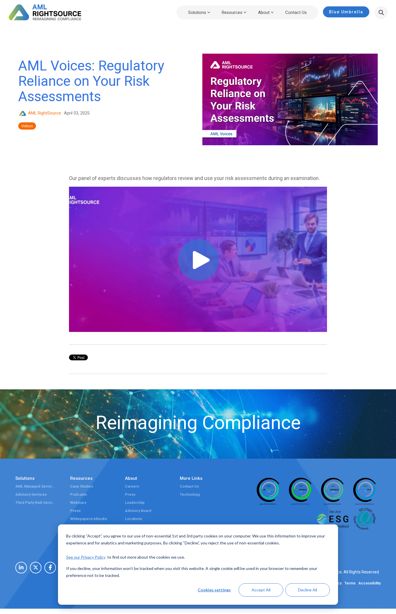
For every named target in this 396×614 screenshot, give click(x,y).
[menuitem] (21, 567)
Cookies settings (214, 589)
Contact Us (296, 12)
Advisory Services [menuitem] (31, 494)
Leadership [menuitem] (135, 502)
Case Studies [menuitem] (81, 486)
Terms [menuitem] (349, 583)
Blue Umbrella (346, 12)
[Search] (381, 12)
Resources (232, 12)
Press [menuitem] (75, 511)
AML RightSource (44, 113)
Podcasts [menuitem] (78, 494)
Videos (27, 126)
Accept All (261, 589)
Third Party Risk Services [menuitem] (35, 502)
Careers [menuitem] (132, 486)
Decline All (307, 589)
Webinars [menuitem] (78, 502)
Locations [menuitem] (133, 519)
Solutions (197, 12)
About (264, 12)
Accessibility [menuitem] (369, 583)
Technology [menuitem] (190, 494)
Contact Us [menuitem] (189, 486)
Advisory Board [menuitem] (138, 511)
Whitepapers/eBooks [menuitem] (88, 519)
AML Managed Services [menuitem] (35, 486)
